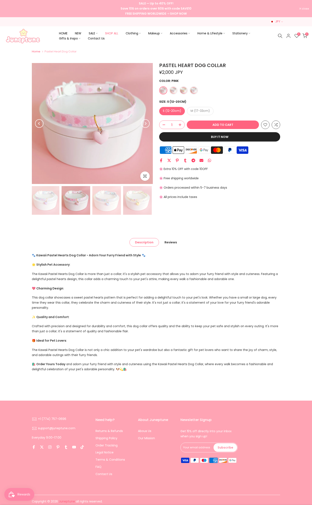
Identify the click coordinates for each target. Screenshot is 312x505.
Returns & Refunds (109, 431)
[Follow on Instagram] (50, 447)
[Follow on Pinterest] (58, 447)
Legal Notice (105, 452)
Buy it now (219, 137)
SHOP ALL (111, 33)
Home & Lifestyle (209, 33)
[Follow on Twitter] (42, 447)
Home (36, 51)
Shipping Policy (106, 438)
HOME (63, 33)
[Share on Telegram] (193, 160)
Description (144, 242)
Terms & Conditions (110, 459)
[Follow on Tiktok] (82, 447)
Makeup (154, 33)
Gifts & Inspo (68, 38)
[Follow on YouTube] (74, 447)
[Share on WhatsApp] (209, 160)
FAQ (98, 467)
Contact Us (96, 38)
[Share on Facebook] (161, 160)
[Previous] (39, 123)
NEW (78, 33)
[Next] (145, 123)
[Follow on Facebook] (34, 447)
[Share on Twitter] (169, 160)
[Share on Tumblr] (185, 160)
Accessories (178, 33)
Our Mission (146, 438)
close (9, 8)
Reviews (170, 242)
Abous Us (144, 431)
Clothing (132, 33)
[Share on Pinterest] (177, 160)
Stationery (240, 33)
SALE (92, 33)
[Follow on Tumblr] (66, 447)
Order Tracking (107, 445)
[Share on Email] (201, 160)
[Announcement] (156, 8)
